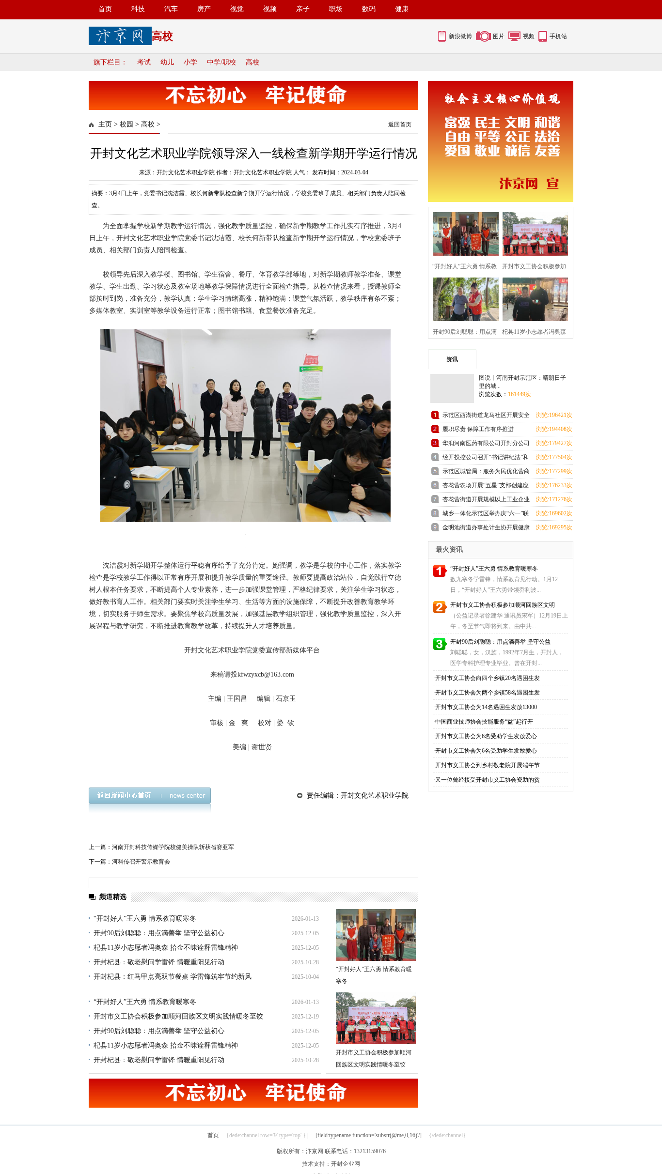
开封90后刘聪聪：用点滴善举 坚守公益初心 (159, 933)
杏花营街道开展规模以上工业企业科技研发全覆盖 (486, 501)
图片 (498, 36)
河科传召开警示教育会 (141, 861)
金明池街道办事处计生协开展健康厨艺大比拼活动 (486, 529)
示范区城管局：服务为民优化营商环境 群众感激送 (486, 473)
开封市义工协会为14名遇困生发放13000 (486, 707)
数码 (369, 9)
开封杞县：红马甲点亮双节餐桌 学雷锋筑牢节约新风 (173, 976)
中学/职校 (221, 62)
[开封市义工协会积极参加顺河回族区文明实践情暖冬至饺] (376, 1018)
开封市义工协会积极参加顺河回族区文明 (502, 605)
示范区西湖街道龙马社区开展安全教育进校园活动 (486, 417)
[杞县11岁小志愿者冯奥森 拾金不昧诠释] (532, 298)
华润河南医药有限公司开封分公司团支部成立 (486, 445)
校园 (126, 124)
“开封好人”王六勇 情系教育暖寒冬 (145, 918)
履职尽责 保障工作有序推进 (478, 429)
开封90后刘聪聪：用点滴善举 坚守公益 (500, 641)
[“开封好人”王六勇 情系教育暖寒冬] (376, 935)
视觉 (237, 9)
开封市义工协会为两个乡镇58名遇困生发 (487, 692)
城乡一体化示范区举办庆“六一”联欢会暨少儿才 (485, 515)
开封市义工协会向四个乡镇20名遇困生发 (487, 678)
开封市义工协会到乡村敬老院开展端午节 (487, 765)
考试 (144, 62)
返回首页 (399, 124)
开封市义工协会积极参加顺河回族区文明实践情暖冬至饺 (178, 1016)
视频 (270, 9)
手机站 (558, 36)
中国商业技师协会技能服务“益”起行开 (484, 721)
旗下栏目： (110, 62)
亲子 (303, 9)
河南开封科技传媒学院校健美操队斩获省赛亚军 (173, 847)
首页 (105, 9)
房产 (204, 9)
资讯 (452, 359)
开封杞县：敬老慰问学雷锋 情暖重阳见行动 (159, 962)
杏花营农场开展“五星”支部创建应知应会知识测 (485, 487)
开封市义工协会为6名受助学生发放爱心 (486, 736)
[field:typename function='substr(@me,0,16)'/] (368, 1135)
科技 (138, 9)
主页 (105, 124)
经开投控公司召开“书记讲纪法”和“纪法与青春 (485, 459)
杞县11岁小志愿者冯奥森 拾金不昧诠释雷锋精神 (166, 947)
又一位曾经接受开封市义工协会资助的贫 (487, 779)
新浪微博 (460, 36)
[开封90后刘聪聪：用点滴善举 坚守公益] (463, 298)
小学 (190, 62)
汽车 (171, 9)
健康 (402, 9)
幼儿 (167, 62)
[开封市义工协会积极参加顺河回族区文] (532, 233)
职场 (336, 9)
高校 (252, 62)
